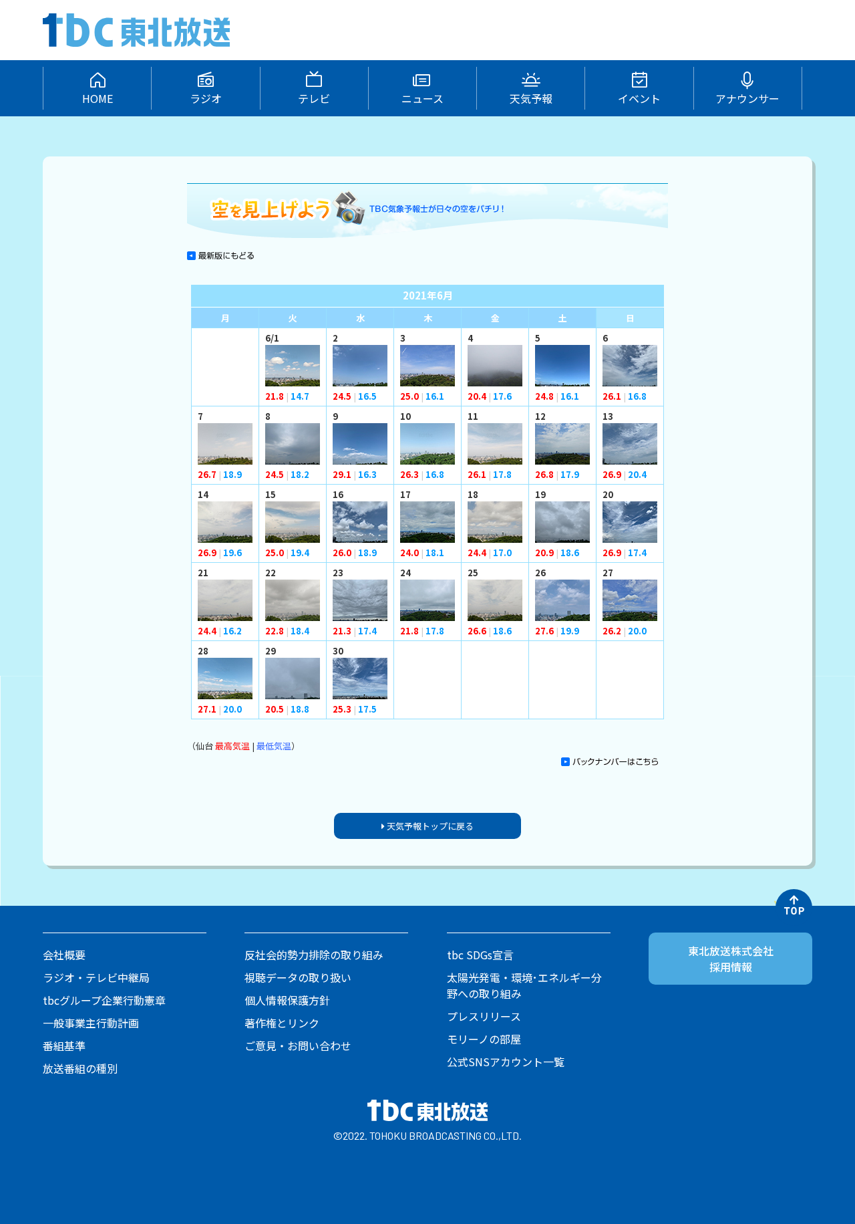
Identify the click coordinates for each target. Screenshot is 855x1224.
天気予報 (531, 98)
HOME (97, 98)
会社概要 (64, 955)
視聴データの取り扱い (297, 977)
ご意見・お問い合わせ (297, 1045)
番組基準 (64, 1045)
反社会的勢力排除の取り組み (313, 955)
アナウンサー (747, 98)
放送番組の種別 (80, 1068)
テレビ (314, 98)
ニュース (422, 98)
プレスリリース (484, 1016)
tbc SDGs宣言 (480, 955)
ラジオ (206, 98)
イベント (639, 98)
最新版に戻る (220, 255)
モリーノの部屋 (484, 1039)
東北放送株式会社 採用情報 (731, 959)
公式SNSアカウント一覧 (505, 1062)
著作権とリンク (281, 1023)
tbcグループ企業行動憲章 (104, 1000)
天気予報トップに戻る (429, 826)
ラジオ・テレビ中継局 (96, 977)
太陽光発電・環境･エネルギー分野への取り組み (524, 985)
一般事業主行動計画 (91, 1023)
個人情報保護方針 (287, 1000)
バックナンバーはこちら (610, 766)
